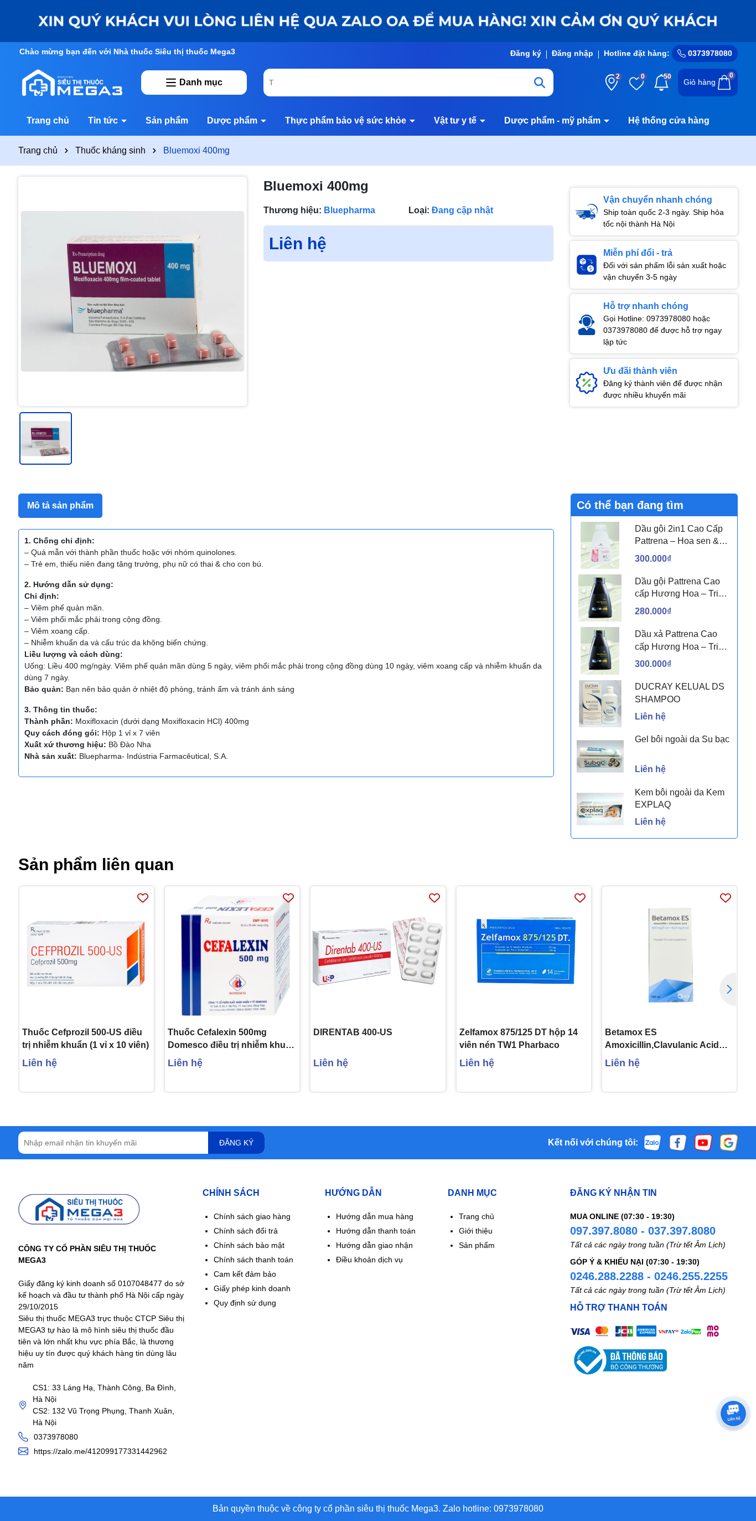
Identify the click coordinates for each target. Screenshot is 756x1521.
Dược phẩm (233, 120)
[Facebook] (678, 1142)
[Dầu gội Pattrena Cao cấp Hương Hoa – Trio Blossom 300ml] (600, 597)
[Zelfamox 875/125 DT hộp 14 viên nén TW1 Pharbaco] (524, 953)
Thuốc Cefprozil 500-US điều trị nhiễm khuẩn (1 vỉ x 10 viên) (85, 1038)
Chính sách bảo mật (249, 1245)
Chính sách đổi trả (246, 1230)
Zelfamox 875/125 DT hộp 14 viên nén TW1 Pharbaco (518, 1038)
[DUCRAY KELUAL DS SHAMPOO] (600, 703)
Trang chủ (48, 120)
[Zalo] (652, 1142)
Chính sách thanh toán (253, 1259)
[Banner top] (378, 20)
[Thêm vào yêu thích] (142, 897)
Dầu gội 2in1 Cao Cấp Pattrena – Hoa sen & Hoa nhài (679, 536)
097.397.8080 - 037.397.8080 (643, 1231)
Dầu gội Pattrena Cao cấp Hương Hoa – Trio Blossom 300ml (679, 588)
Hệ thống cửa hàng (669, 120)
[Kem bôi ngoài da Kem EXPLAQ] (600, 809)
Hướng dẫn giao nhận (374, 1245)
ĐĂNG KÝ (236, 1142)
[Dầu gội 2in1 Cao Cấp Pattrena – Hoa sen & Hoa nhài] (600, 545)
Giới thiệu (476, 1230)
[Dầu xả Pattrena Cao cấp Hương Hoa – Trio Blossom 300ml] (600, 650)
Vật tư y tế (456, 120)
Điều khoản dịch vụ (369, 1259)
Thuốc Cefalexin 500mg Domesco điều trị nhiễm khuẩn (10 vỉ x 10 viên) (232, 1039)
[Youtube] (703, 1142)
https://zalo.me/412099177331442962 (100, 1451)
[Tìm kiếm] (540, 82)
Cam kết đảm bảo (245, 1274)
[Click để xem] (132, 291)
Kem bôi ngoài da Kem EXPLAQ (679, 798)
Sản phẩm (167, 120)
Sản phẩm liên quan (96, 864)
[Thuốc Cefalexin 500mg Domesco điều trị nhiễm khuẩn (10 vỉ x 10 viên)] (232, 953)
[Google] (729, 1142)
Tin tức (104, 120)
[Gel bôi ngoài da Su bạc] (600, 756)
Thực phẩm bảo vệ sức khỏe (346, 120)
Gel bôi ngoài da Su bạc (682, 739)
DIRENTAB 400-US (352, 1032)
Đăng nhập (572, 53)
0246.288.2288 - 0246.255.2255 (649, 1276)
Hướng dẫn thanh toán (376, 1230)
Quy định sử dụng (245, 1302)
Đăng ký (525, 53)
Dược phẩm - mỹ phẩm (553, 120)
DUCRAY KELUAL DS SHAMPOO (679, 692)
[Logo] (71, 82)
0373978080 (709, 53)
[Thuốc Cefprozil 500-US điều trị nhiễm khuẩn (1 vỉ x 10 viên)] (86, 953)
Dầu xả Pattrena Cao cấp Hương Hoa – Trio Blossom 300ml (679, 641)
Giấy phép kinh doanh (252, 1288)
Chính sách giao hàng (252, 1216)
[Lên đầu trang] (734, 1454)
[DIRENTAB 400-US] (377, 953)
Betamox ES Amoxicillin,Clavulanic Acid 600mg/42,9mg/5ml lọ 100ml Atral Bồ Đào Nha (662, 1039)
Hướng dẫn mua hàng (374, 1216)
